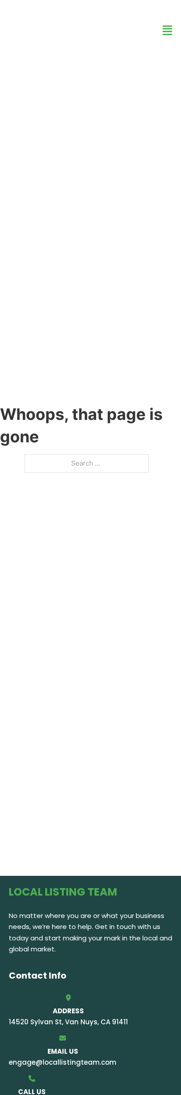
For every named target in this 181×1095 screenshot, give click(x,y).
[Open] (167, 30)
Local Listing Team (59, 30)
